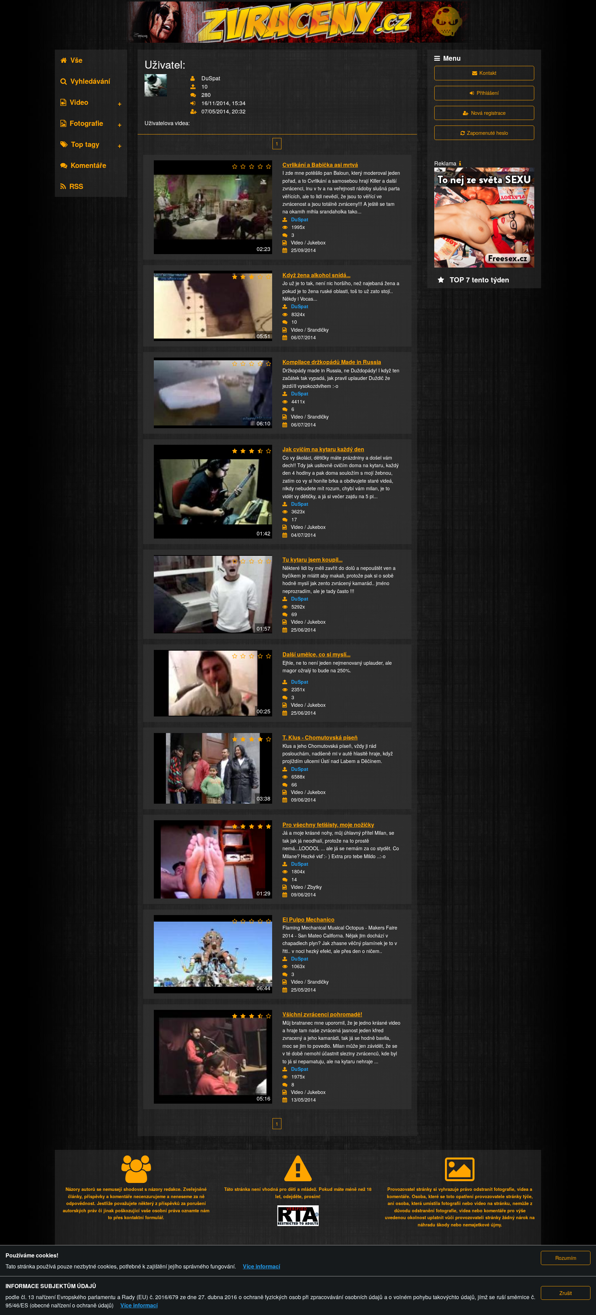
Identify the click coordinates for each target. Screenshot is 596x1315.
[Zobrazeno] (284, 227)
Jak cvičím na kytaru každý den (323, 449)
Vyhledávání (90, 81)
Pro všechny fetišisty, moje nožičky (328, 825)
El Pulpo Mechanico (308, 919)
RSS (76, 186)
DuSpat (299, 219)
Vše (76, 60)
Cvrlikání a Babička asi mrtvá (320, 165)
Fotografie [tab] (86, 123)
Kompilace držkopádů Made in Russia (331, 362)
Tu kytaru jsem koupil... (312, 559)
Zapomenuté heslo (487, 132)
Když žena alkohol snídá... (316, 275)
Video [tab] (79, 102)
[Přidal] (284, 219)
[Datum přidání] (284, 250)
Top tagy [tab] (85, 144)
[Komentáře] (284, 235)
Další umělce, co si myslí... (316, 654)
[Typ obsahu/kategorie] (284, 242)
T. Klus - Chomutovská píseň (320, 737)
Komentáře (88, 165)
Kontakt (487, 72)
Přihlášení (488, 92)
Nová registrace (488, 112)
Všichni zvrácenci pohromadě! (322, 1014)
